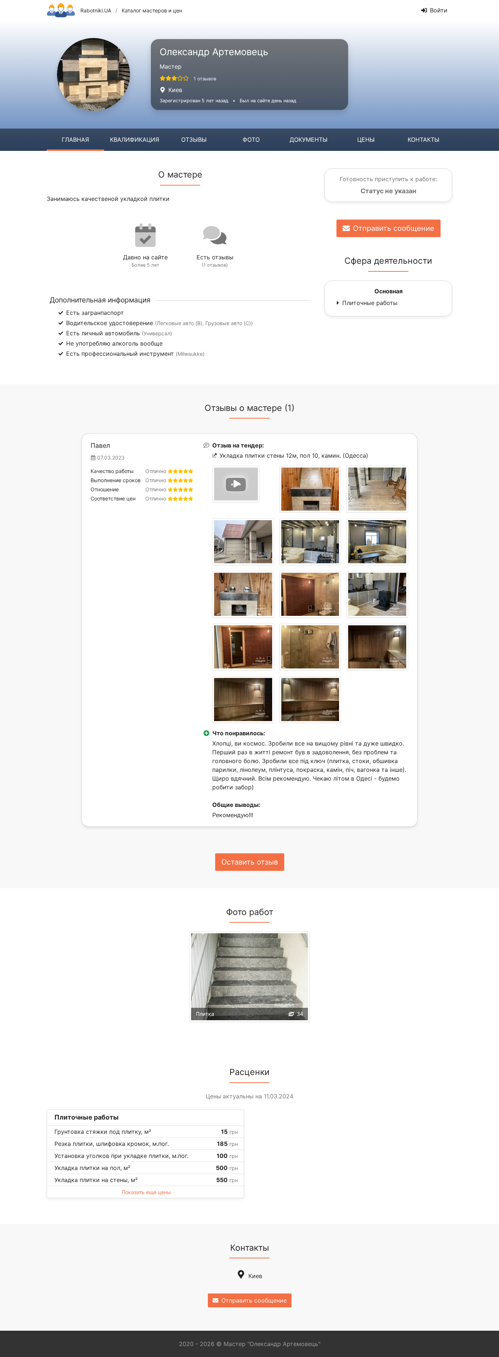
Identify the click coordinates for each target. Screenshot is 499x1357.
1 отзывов (205, 78)
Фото (251, 139)
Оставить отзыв (249, 862)
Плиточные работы (369, 302)
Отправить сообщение (393, 228)
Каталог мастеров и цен (152, 10)
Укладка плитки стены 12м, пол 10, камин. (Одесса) (294, 455)
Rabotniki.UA (95, 10)
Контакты (423, 139)
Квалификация (134, 139)
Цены (366, 139)
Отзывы (194, 139)
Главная (75, 139)
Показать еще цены (146, 1192)
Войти (438, 10)
